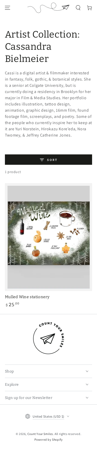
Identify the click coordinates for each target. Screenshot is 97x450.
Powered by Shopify (48, 439)
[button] (78, 7)
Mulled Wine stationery (27, 297)
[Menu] (7, 7)
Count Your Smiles (40, 434)
